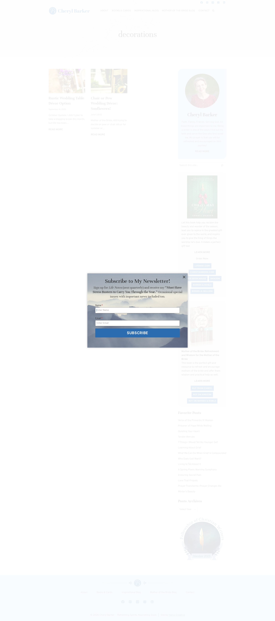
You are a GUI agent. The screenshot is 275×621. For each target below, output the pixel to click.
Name (99, 305)
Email (99, 318)
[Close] (184, 277)
